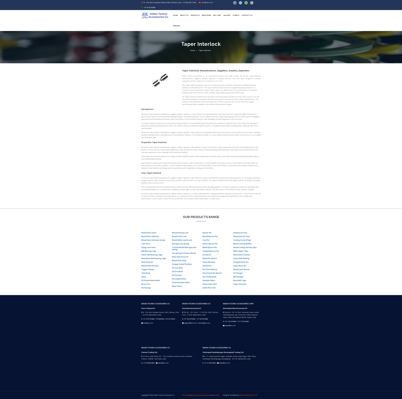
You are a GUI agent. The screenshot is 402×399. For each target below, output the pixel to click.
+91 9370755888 (149, 7)
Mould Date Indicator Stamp (153, 240)
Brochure (206, 15)
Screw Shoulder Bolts (181, 282)
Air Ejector (207, 255)
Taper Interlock (239, 284)
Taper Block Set (239, 266)
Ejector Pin (207, 233)
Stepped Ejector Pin (211, 251)
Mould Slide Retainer (150, 266)
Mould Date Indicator (150, 236)
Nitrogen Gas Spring (180, 244)
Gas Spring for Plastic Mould (184, 253)
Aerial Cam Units (210, 284)
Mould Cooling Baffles (242, 244)
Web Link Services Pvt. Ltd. (248, 395)
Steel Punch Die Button (212, 273)
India (217, 395)
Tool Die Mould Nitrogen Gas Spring (184, 248)
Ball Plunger (238, 277)
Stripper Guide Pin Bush (182, 264)
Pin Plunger (238, 273)
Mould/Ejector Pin (210, 236)
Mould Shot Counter (241, 255)
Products (195, 15)
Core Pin (206, 240)
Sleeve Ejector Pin (210, 244)
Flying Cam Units (148, 247)
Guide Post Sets (209, 288)
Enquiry (176, 26)
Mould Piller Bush (179, 260)
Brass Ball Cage (239, 280)
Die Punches (177, 275)
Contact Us (247, 15)
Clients (236, 15)
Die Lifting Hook (209, 277)
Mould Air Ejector (210, 258)
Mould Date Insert (149, 233)
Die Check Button (210, 269)
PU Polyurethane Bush (150, 280)
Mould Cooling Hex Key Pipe (245, 247)
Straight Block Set (241, 262)
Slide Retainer (147, 262)
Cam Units (145, 244)
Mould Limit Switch (241, 269)
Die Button (207, 266)
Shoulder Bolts (209, 280)
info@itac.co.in (207, 2)
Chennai (198, 395)
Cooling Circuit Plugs (242, 240)
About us (184, 15)
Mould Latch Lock (179, 236)
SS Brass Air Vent (240, 233)
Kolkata (211, 395)
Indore (205, 395)
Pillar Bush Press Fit (180, 257)
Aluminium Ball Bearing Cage (153, 258)
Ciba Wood (145, 273)
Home (175, 15)
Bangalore (190, 395)
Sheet (143, 277)
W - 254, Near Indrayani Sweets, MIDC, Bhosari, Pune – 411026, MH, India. (169, 2)
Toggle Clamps (147, 269)
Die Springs (146, 288)
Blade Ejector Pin (210, 247)
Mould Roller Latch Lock (182, 240)
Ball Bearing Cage (148, 251)
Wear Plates (177, 286)
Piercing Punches (179, 279)
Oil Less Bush (177, 268)
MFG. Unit (217, 15)
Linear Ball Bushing (241, 258)
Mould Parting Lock (180, 233)
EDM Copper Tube (240, 251)
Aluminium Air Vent (241, 236)
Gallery (227, 15)
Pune (184, 395)
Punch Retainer (209, 262)
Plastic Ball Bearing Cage (151, 255)
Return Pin (145, 284)
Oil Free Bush (177, 271)
